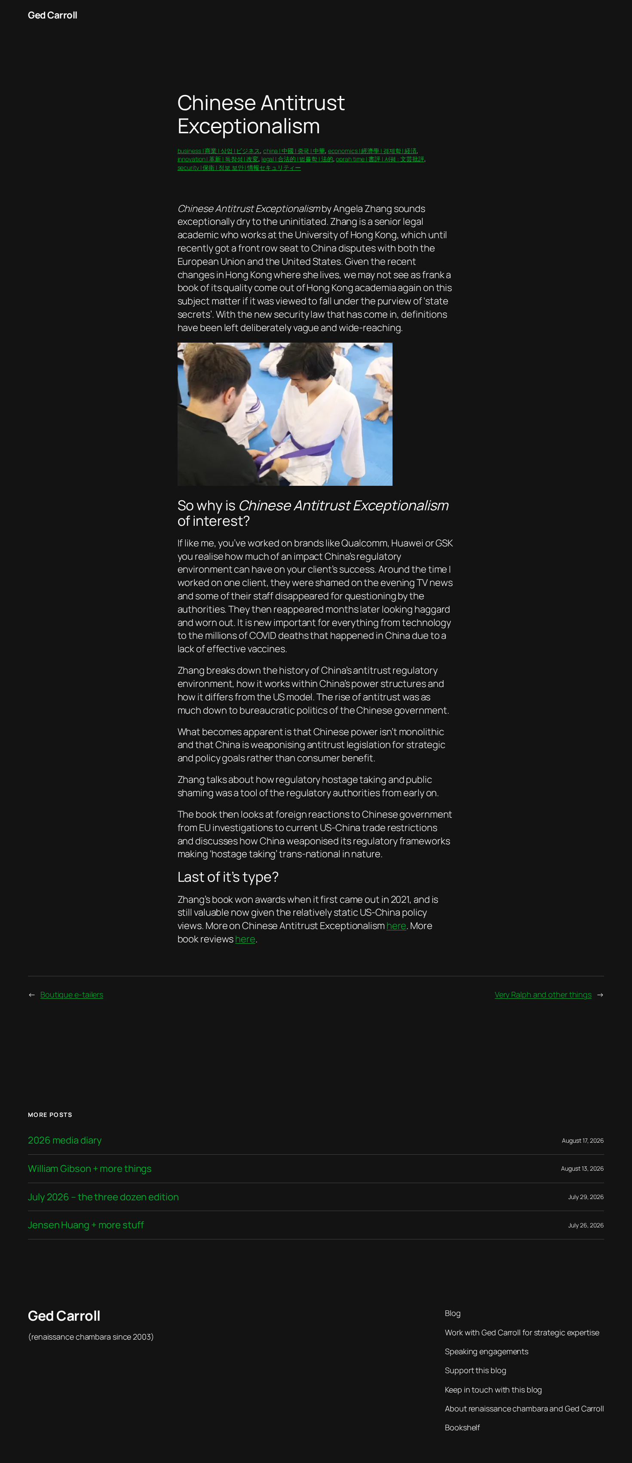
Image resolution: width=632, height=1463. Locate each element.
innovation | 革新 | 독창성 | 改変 (218, 159)
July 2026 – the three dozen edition (103, 1197)
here (397, 925)
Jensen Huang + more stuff (86, 1225)
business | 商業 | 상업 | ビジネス (219, 151)
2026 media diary (64, 1140)
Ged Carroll (52, 15)
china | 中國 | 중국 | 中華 (294, 151)
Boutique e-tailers (71, 994)
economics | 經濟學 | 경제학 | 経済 (372, 151)
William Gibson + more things (90, 1168)
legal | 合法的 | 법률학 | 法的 (297, 159)
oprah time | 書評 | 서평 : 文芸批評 (380, 159)
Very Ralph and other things (543, 994)
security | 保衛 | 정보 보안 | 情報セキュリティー (239, 167)
